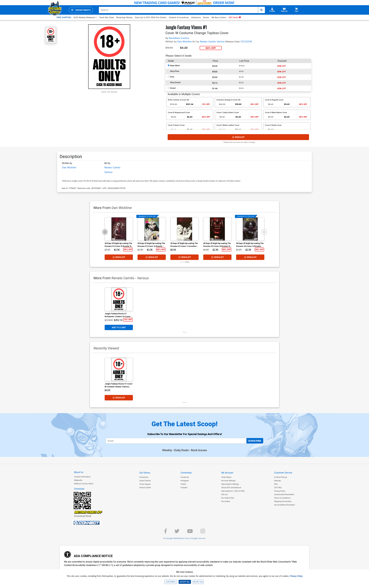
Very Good (175, 82)
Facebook (184, 477)
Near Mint (175, 65)
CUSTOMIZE (171, 582)
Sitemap (277, 481)
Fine (172, 77)
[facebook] (165, 532)
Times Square (145, 484)
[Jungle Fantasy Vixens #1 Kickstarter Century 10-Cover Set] (119, 299)
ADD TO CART (119, 327)
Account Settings (228, 481)
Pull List (224, 494)
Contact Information (82, 477)
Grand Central (145, 481)
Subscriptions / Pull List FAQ (233, 491)
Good (173, 88)
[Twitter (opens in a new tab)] (177, 532)
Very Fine (174, 71)
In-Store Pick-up (280, 477)
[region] (105, 232)
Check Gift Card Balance (231, 487)
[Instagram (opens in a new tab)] (202, 532)
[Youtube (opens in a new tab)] (190, 532)
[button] (81, 10)
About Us (78, 472)
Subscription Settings (230, 484)
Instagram (184, 481)
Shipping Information (283, 501)
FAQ (276, 484)
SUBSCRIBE (254, 440)
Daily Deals (181, 450)
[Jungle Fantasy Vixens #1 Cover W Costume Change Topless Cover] (119, 369)
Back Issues (199, 450)
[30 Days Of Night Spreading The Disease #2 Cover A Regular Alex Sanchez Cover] (152, 229)
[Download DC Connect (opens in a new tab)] (92, 523)
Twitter (183, 484)
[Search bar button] (261, 10)
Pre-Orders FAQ (227, 498)
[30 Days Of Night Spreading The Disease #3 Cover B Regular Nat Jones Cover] (217, 229)
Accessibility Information (284, 505)
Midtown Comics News (83, 484)
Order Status (226, 477)
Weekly (167, 450)
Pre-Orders (225, 501)
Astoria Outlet (145, 487)
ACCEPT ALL (185, 582)
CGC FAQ (278, 487)
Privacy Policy (279, 491)
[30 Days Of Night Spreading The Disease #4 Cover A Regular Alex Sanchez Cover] (250, 229)
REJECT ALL (198, 582)
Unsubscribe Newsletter (284, 494)
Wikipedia (78, 480)
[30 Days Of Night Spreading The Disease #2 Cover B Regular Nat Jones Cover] (119, 229)
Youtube (183, 487)
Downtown (143, 477)
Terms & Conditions (282, 498)
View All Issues (109, 91)
